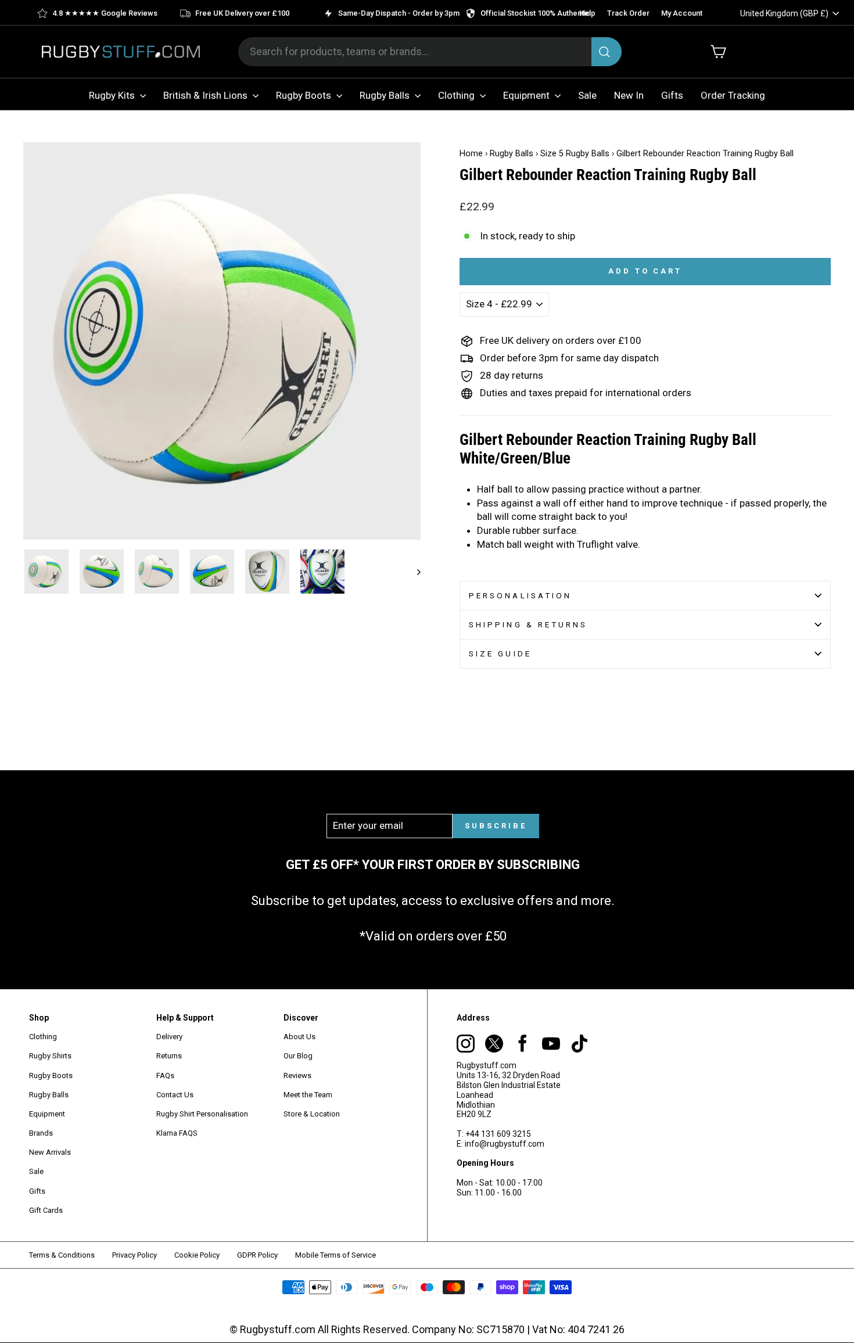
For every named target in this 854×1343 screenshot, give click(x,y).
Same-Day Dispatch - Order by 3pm (399, 13)
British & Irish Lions (206, 95)
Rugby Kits (113, 95)
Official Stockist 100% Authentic (535, 13)
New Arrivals (50, 1152)
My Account (681, 13)
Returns (169, 1055)
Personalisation (520, 595)
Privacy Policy (134, 1255)
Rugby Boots (304, 95)
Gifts (672, 95)
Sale (587, 95)
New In (629, 95)
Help (587, 13)
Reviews (297, 1075)
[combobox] (430, 51)
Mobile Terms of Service (335, 1255)
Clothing (457, 95)
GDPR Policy (257, 1255)
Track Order (628, 13)
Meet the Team (308, 1094)
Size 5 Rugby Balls (574, 154)
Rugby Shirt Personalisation (202, 1113)
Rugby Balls (386, 95)
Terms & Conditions (62, 1255)
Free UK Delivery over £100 (242, 13)
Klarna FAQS (177, 1133)
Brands (41, 1133)
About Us (299, 1036)
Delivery (169, 1036)
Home (471, 154)
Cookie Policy (197, 1255)
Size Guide (500, 653)
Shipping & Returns (528, 624)
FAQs (165, 1075)
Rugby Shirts (50, 1055)
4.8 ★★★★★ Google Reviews (104, 13)
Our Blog (298, 1055)
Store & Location (312, 1113)
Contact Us (174, 1094)
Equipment (527, 95)
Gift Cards (46, 1210)
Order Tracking (733, 95)
